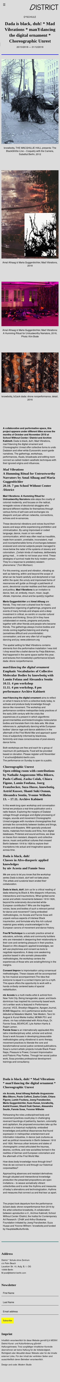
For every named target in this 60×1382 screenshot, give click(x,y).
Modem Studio (25, 1364)
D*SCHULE (30, 16)
